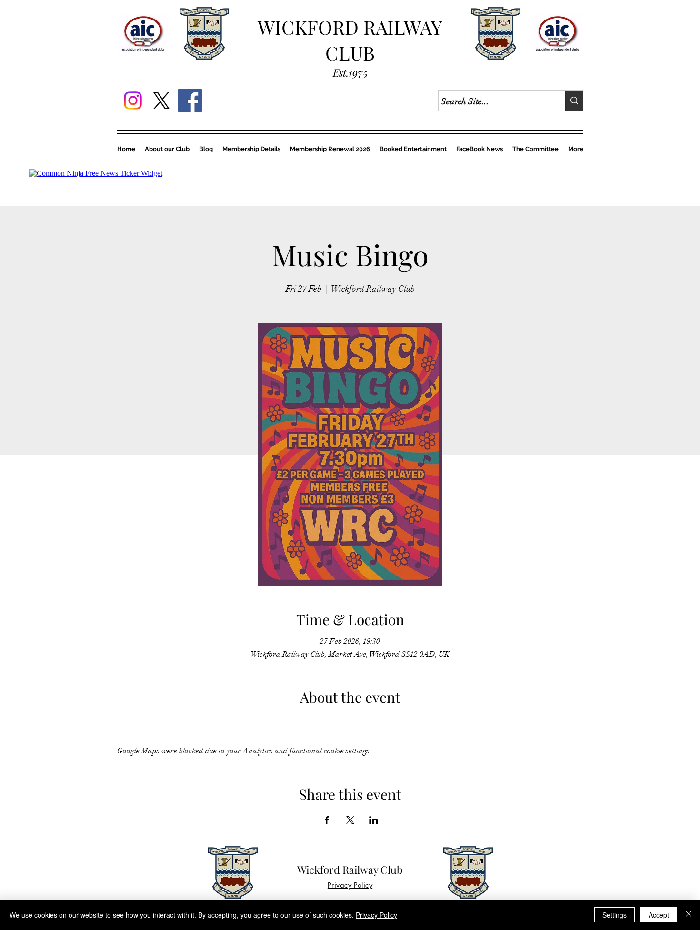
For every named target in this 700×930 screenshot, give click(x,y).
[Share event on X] (350, 820)
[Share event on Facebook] (326, 820)
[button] (330, 149)
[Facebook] (190, 100)
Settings (614, 915)
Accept (659, 915)
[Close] (688, 914)
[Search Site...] (574, 101)
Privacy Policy (376, 915)
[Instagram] (133, 100)
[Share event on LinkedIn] (373, 820)
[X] (161, 100)
